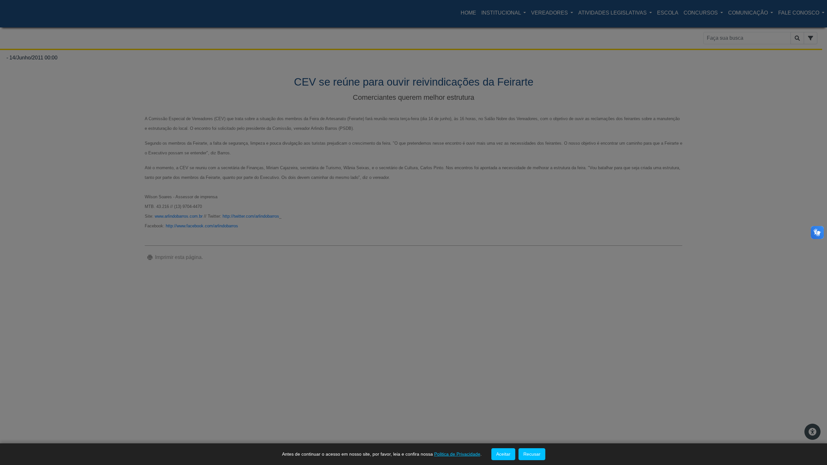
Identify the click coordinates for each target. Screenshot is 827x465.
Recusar (531, 454)
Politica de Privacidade (457, 454)
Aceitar (503, 454)
